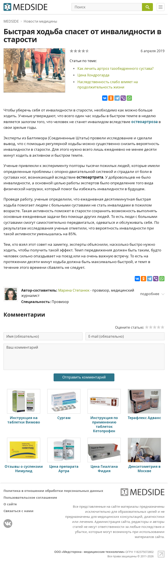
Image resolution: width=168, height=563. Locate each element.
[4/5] (83, 51)
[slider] (154, 327)
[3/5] (79, 51)
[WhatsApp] (129, 98)
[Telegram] (117, 98)
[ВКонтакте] (104, 98)
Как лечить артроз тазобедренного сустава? (115, 68)
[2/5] (75, 51)
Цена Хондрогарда (93, 75)
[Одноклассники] (111, 98)
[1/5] (72, 51)
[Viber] (123, 98)
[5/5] (87, 51)
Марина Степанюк (73, 290)
